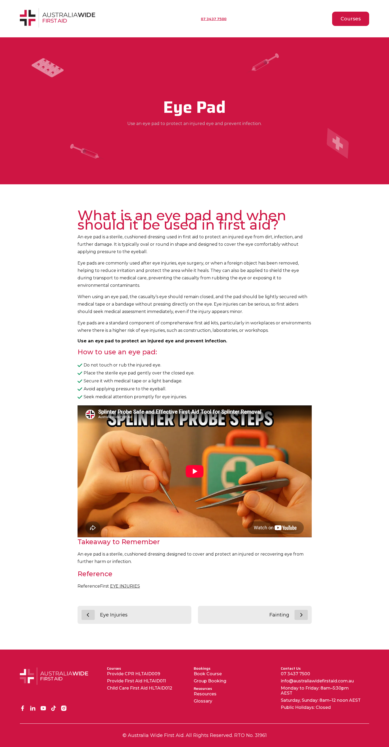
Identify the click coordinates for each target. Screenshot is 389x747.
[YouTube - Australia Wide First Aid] (43, 708)
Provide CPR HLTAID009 (133, 673)
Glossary (203, 701)
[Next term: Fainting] (301, 615)
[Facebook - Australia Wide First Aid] (22, 708)
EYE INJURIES (125, 586)
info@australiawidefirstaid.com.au (317, 680)
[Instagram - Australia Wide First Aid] (64, 708)
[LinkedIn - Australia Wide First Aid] (33, 708)
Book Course (208, 673)
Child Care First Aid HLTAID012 (139, 688)
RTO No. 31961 (250, 735)
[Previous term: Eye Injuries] (88, 615)
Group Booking (210, 680)
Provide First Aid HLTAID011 (136, 680)
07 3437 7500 (295, 673)
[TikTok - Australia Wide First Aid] (53, 708)
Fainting (279, 615)
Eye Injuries (114, 615)
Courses (351, 19)
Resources (205, 693)
